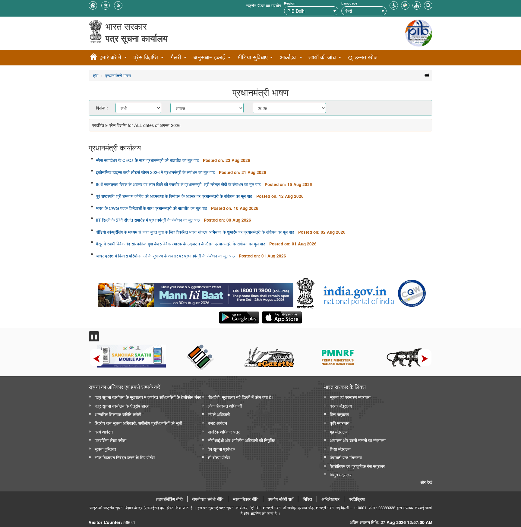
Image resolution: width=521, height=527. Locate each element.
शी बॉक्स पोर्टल (219, 457)
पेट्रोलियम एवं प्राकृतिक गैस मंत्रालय (357, 466)
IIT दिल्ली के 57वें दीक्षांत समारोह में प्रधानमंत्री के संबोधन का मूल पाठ (148, 220)
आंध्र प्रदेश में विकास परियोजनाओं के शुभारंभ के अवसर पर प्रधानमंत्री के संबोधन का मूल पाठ (165, 256)
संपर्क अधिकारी (219, 414)
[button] (393, 5)
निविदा (307, 499)
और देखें (426, 482)
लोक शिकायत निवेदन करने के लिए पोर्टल (125, 457)
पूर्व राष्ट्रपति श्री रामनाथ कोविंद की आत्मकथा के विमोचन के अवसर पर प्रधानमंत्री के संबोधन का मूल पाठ (174, 196)
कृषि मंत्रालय (339, 423)
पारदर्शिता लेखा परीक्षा (110, 440)
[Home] (93, 57)
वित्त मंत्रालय (339, 414)
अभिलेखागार (330, 499)
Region (289, 3)
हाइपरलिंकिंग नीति (169, 499)
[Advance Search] (428, 5)
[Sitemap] (416, 5)
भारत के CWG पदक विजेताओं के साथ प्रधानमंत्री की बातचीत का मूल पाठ (151, 208)
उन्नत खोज (365, 57)
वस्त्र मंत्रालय (341, 405)
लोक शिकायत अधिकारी (225, 405)
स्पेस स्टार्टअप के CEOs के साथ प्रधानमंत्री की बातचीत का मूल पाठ (147, 160)
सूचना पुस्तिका (105, 449)
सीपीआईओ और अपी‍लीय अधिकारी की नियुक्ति (241, 440)
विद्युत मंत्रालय (341, 474)
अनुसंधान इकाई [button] (209, 57)
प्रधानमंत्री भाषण (118, 75)
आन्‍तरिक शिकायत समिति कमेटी (118, 414)
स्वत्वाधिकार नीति (245, 499)
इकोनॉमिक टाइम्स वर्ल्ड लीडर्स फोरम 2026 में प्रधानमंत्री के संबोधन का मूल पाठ (155, 172)
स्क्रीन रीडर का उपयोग (263, 5)
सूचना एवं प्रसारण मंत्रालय (350, 397)
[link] (195, 293)
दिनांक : (102, 108)
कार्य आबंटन (104, 431)
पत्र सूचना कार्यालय (137, 38)
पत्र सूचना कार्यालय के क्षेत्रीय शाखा (122, 405)
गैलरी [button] (176, 57)
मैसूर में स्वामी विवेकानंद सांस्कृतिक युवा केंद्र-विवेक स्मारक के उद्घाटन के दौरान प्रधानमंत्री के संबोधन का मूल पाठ (180, 244)
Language (349, 3)
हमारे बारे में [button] (110, 57)
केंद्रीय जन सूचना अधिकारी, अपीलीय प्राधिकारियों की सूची (138, 423)
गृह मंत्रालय (339, 431)
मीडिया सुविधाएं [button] (252, 57)
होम (95, 75)
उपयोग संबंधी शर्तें (280, 499)
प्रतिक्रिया (357, 499)
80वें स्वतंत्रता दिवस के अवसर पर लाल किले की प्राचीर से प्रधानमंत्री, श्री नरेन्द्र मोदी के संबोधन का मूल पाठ (178, 184)
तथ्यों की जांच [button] (322, 57)
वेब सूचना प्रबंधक (221, 449)
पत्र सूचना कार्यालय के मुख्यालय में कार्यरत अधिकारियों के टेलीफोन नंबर (148, 397)
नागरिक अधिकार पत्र (224, 431)
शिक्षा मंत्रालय (340, 449)
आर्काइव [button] (288, 57)
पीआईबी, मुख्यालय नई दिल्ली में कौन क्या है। (241, 397)
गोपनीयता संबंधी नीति (207, 499)
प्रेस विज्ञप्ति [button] (146, 57)
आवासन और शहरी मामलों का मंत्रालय (358, 440)
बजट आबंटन (217, 423)
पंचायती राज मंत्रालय (346, 457)
